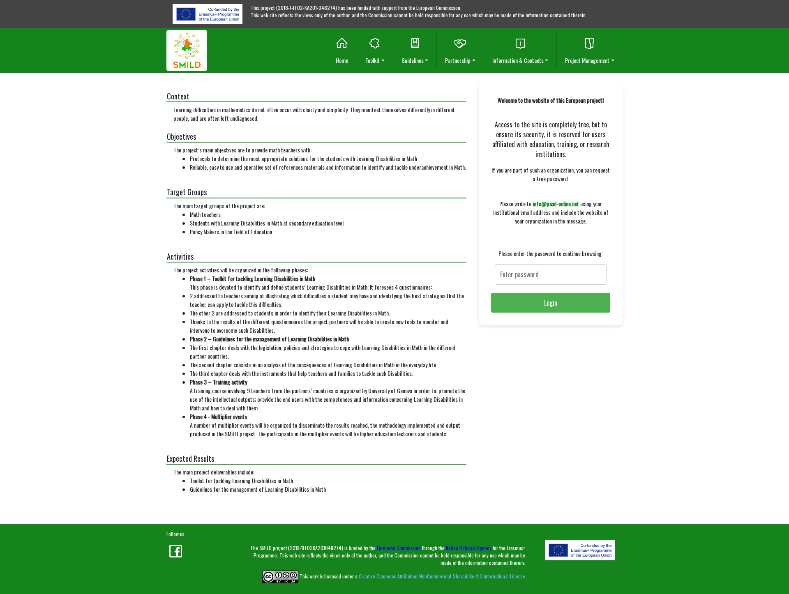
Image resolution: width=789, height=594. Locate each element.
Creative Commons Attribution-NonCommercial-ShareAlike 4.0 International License (442, 576)
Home (342, 60)
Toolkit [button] (372, 60)
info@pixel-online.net (556, 203)
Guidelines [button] (412, 60)
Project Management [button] (587, 60)
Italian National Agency (468, 547)
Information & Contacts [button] (518, 60)
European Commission (399, 547)
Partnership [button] (458, 60)
